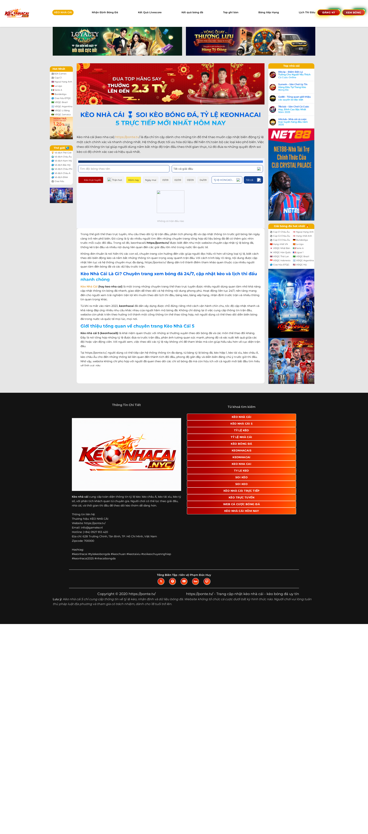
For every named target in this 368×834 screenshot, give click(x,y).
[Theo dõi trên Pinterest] (172, 581)
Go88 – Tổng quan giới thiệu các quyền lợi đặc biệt (294, 98)
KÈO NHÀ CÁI (63, 12)
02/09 (177, 180)
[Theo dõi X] (161, 581)
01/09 (165, 180)
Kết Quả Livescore (150, 12)
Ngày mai (150, 180)
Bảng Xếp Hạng (268, 12)
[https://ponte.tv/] (16, 13)
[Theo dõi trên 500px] (195, 581)
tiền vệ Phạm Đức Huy (195, 575)
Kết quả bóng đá (192, 12)
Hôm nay (133, 180)
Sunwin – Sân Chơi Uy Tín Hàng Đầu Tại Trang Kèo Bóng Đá (292, 87)
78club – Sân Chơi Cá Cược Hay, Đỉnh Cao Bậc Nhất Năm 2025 (293, 109)
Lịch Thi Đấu (307, 12)
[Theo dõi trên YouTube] (184, 581)
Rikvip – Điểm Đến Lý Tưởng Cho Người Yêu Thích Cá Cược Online (294, 75)
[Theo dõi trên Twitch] (207, 581)
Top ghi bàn (230, 12)
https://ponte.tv (127, 137)
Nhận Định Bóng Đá (105, 12)
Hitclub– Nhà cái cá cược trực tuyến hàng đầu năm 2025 (293, 122)
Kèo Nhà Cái (89, 286)
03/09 (190, 180)
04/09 (203, 180)
